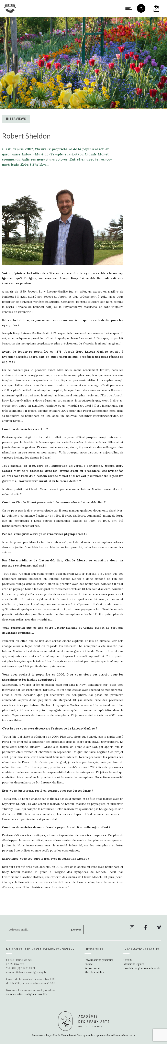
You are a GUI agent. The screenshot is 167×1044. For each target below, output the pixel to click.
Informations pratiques (99, 959)
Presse (89, 964)
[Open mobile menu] (129, 8)
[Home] (10, 11)
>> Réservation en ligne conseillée (26, 994)
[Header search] (141, 8)
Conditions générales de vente (142, 968)
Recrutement (93, 968)
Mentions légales (133, 964)
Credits (128, 959)
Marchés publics (94, 972)
